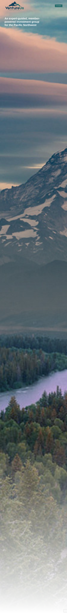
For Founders (58, 5)
